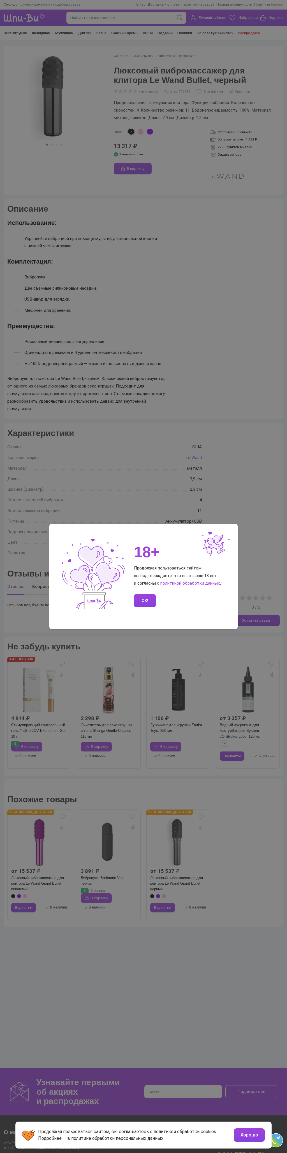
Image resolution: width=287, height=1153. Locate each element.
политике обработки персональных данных (117, 1138)
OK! (145, 600)
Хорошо (249, 1135)
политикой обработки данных (190, 583)
